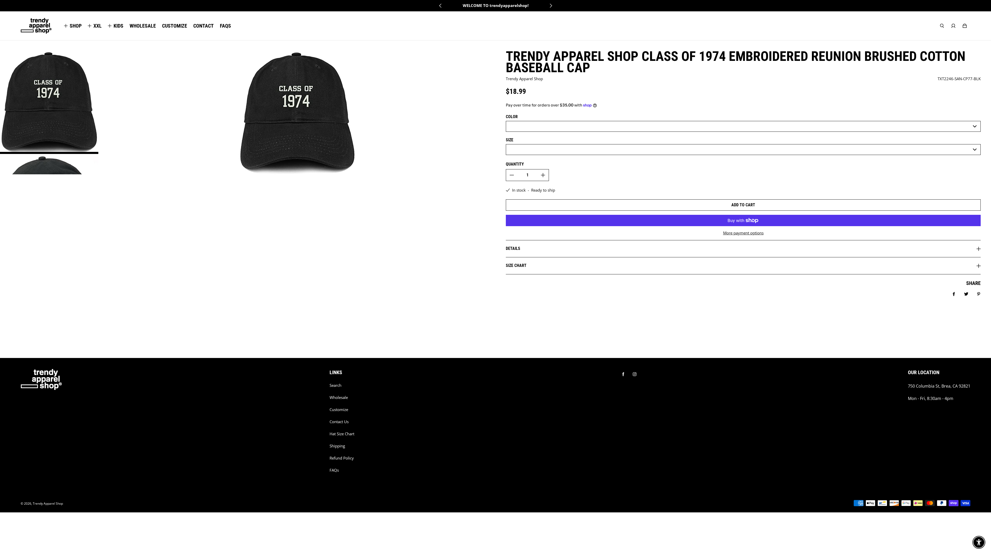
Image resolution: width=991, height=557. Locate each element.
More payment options (743, 233)
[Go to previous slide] (440, 6)
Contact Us (339, 421)
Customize (339, 409)
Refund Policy (342, 458)
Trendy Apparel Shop (48, 503)
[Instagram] (634, 374)
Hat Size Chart (342, 434)
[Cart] (964, 25)
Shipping (337, 446)
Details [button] (513, 248)
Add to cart (743, 204)
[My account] (953, 25)
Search (335, 385)
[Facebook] (623, 374)
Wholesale (339, 397)
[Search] (942, 25)
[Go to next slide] (551, 6)
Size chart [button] (516, 265)
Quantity (515, 164)
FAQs (334, 470)
